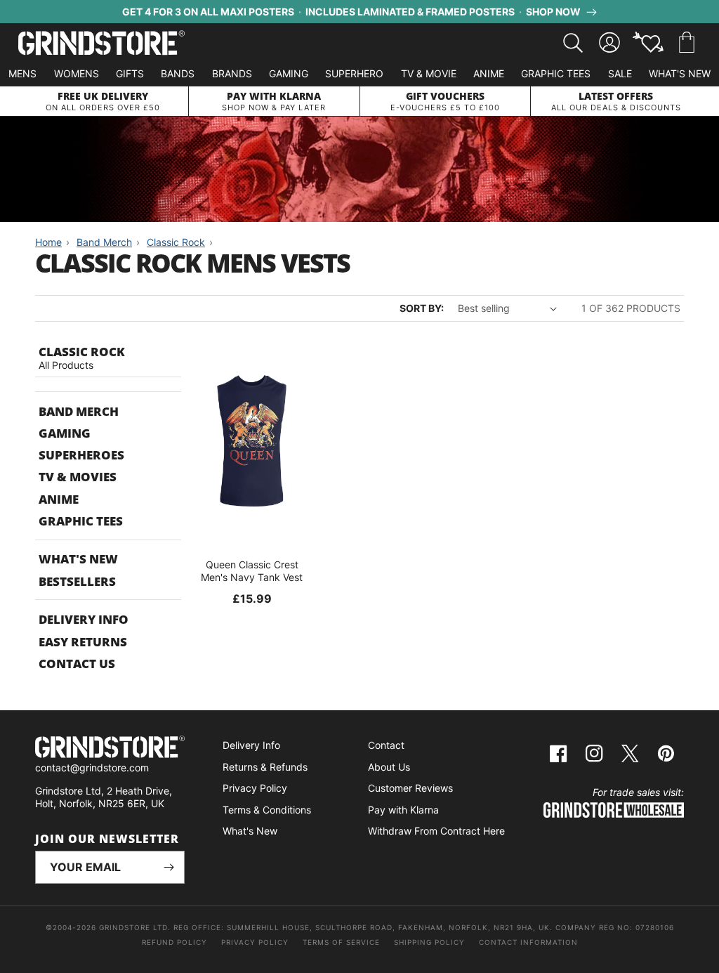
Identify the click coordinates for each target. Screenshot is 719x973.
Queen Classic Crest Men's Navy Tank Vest (252, 571)
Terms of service (341, 942)
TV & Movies (78, 477)
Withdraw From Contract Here (436, 831)
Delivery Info (83, 619)
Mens (22, 73)
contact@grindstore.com (92, 767)
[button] (687, 43)
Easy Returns (83, 642)
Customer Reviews (410, 788)
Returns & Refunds (265, 767)
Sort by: (422, 308)
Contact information (528, 942)
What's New (680, 73)
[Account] (609, 43)
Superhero (354, 73)
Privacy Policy (255, 788)
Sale (620, 73)
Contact (386, 745)
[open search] (573, 43)
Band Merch (79, 411)
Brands (232, 73)
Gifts (130, 73)
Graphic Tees (556, 73)
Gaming (288, 73)
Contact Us (77, 663)
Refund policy (174, 942)
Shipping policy (429, 942)
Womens (76, 73)
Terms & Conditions (267, 810)
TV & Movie (428, 73)
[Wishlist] (648, 43)
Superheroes (81, 455)
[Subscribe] (168, 867)
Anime (488, 73)
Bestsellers (77, 581)
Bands (177, 73)
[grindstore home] (110, 749)
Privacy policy (255, 942)
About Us (389, 767)
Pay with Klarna (403, 810)
